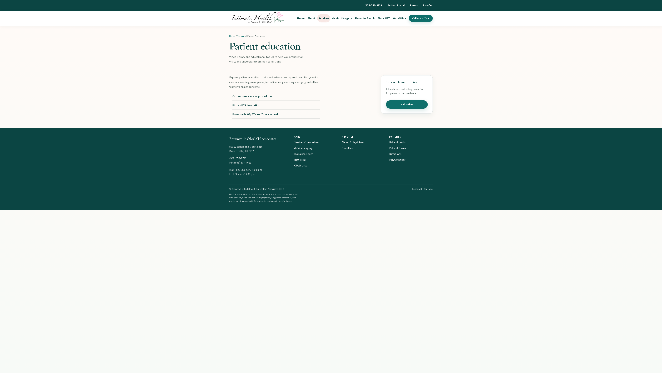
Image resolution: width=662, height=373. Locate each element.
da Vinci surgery (303, 148)
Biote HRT (384, 18)
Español (427, 5)
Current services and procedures (252, 96)
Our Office (399, 18)
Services (323, 18)
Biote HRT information (246, 105)
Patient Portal (396, 5)
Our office (347, 148)
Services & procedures (307, 142)
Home (301, 18)
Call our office (420, 18)
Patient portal (397, 142)
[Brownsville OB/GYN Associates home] (256, 18)
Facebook (417, 189)
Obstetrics (300, 166)
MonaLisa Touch (365, 18)
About (311, 18)
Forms (414, 5)
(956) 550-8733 (373, 5)
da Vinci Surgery (342, 18)
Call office (407, 104)
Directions (395, 154)
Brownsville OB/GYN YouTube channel (255, 114)
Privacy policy (397, 160)
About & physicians (353, 142)
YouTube (428, 189)
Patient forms (397, 148)
